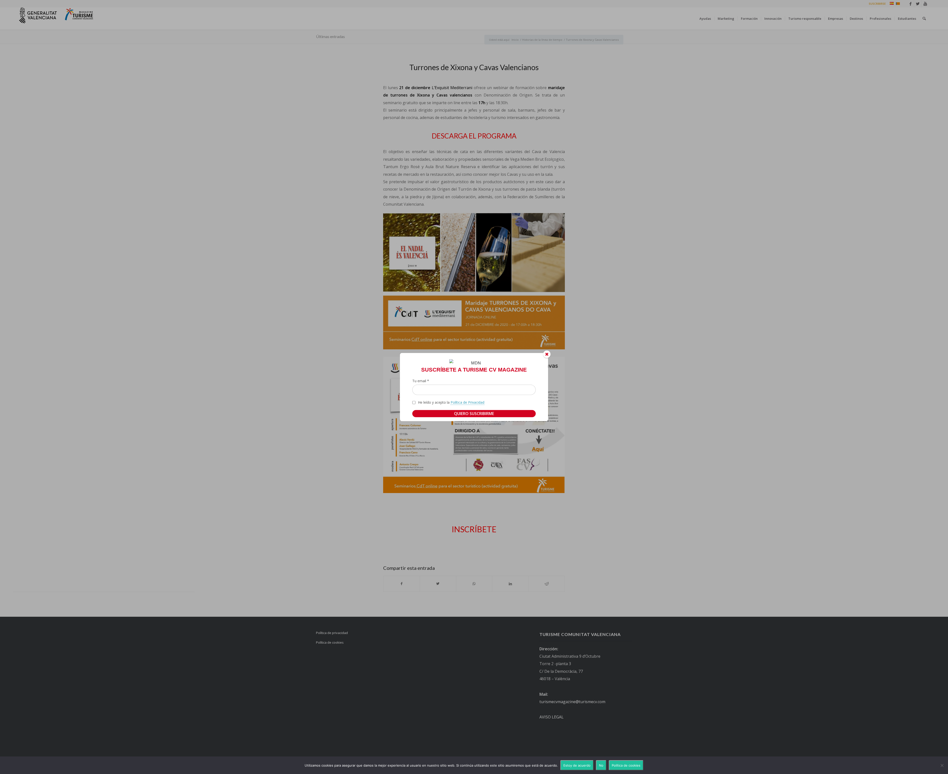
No (601, 765)
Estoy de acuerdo (577, 765)
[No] (941, 765)
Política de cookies (626, 765)
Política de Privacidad (467, 402)
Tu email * (420, 380)
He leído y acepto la (451, 402)
